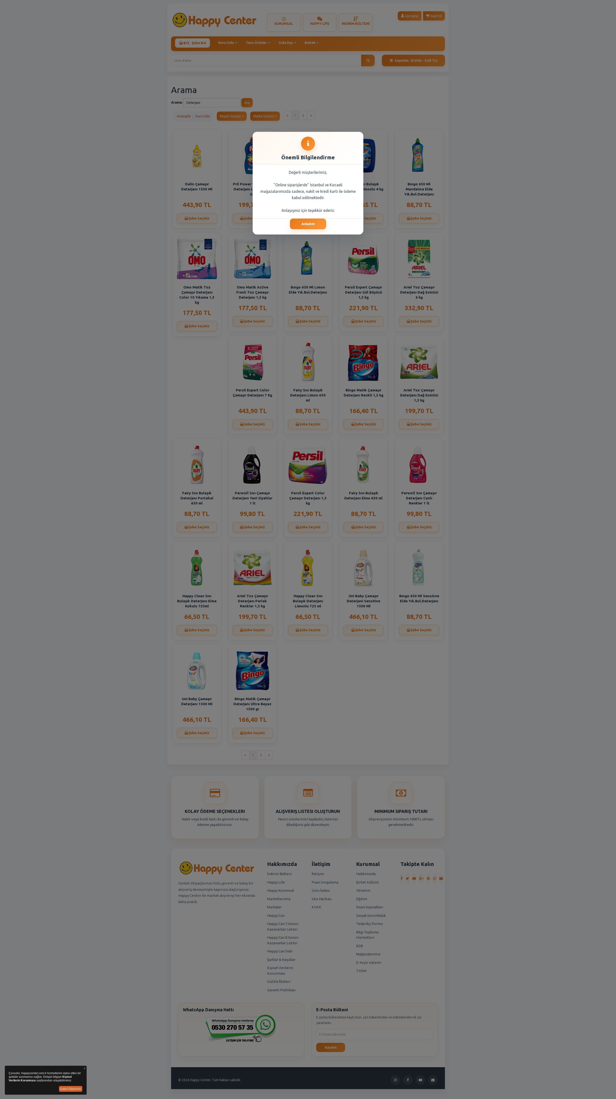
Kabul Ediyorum (70, 1089)
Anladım (308, 224)
